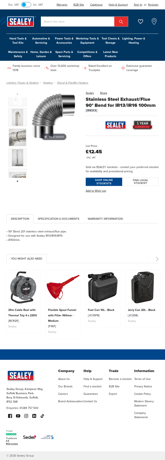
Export (113, 394)
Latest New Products (110, 54)
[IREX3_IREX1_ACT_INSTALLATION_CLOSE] (17, 137)
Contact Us (90, 401)
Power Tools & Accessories (64, 40)
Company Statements (141, 415)
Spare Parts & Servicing (64, 54)
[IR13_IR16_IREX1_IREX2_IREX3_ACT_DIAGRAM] (17, 97)
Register (153, 5)
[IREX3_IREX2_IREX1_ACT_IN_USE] (17, 158)
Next (156, 259)
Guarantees (91, 394)
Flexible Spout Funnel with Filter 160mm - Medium (62, 318)
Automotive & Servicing (41, 40)
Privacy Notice (143, 386)
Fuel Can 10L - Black (101, 312)
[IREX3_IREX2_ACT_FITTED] (17, 117)
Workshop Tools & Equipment (87, 40)
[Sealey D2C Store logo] (29, 375)
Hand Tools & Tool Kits (18, 40)
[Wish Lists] (143, 21)
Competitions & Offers (87, 54)
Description (20, 219)
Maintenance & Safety (18, 54)
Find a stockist (92, 386)
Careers (63, 394)
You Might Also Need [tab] (26, 259)
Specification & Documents (58, 219)
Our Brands (65, 386)
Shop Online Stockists (104, 181)
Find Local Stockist (140, 181)
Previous (148, 259)
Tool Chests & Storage (111, 40)
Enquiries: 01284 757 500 (22, 408)
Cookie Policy (142, 394)
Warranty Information (105, 219)
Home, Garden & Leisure (41, 54)
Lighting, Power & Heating (133, 40)
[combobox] (84, 22)
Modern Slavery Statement (144, 403)
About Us (64, 379)
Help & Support (93, 379)
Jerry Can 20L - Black (141, 312)
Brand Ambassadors (70, 401)
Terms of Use (142, 379)
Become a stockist (120, 379)
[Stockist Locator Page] (154, 21)
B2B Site (114, 386)
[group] (23, 301)
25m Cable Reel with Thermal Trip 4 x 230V (22, 315)
